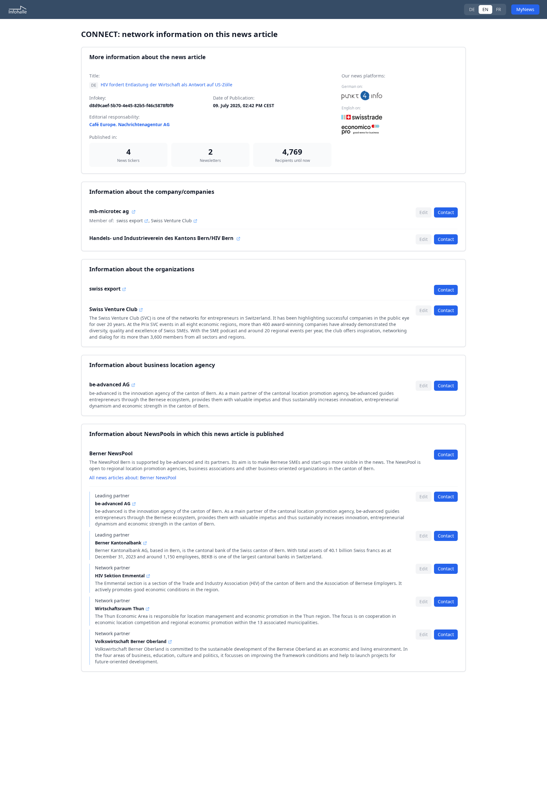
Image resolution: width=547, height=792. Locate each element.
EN (485, 9)
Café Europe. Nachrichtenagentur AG (129, 124)
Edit (423, 212)
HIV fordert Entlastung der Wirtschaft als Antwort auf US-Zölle (166, 85)
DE (472, 9)
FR (498, 9)
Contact (446, 212)
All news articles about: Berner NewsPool (132, 478)
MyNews (525, 9)
